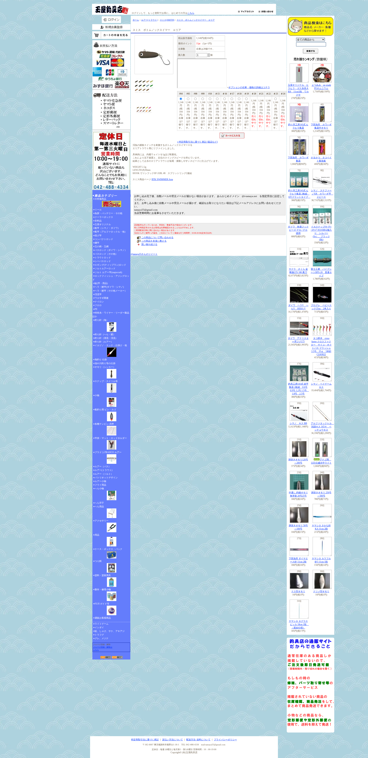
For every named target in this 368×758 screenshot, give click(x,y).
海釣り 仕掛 (101, 359)
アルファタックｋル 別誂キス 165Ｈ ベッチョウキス (322, 426)
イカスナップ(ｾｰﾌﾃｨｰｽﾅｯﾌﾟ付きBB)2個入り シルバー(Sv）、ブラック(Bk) (321, 233)
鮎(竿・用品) (101, 283)
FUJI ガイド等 (102, 603)
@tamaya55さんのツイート (144, 254)
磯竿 (97, 242)
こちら (190, 13)
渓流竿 (98, 294)
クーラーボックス (104, 217)
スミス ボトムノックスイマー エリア (196, 20)
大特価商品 (100, 199)
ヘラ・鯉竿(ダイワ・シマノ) (109, 287)
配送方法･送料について (198, 739)
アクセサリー (101, 520)
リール (98, 209)
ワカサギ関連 (101, 298)
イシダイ (99, 627)
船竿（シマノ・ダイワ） (107, 228)
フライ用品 (100, 485)
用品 (97, 535)
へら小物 (99, 488)
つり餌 (98, 561)
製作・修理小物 (103, 589)
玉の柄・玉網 (101, 246)
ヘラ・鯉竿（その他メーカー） (111, 290)
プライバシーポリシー (225, 739)
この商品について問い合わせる (157, 237)
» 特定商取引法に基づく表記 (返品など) (197, 141)
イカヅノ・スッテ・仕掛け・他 (111, 345)
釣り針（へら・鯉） (105, 334)
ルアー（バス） (103, 466)
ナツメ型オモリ (321, 591)
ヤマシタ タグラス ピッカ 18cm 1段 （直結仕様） (299, 624)
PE (96, 309)
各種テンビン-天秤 (104, 424)
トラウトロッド (103, 257)
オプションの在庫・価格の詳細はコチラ (249, 87)
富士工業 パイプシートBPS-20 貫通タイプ (321, 272)
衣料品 (98, 220)
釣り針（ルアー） (104, 341)
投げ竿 (98, 235)
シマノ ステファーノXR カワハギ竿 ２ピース (322, 193)
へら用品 (99, 506)
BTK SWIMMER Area (162, 179)
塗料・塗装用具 (103, 575)
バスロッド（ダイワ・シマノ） (111, 250)
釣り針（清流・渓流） (106, 338)
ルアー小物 (100, 481)
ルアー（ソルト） (104, 474)
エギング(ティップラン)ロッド (110, 265)
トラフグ (99, 634)
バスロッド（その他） (106, 254)
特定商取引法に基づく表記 (145, 739)
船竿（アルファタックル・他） (111, 231)
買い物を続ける (149, 244)
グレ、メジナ (101, 638)
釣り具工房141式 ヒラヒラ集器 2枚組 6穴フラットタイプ (299, 193)
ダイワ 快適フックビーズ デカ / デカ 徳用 (298, 230)
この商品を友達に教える (154, 241)
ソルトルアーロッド (105, 268)
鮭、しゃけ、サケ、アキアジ (110, 631)
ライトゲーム (101, 623)
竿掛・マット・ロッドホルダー (111, 438)
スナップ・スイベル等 (106, 381)
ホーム (136, 20)
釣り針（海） (101, 320)
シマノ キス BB (298, 423)
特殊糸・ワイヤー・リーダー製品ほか (110, 314)
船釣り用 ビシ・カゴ (105, 409)
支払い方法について (172, 739)
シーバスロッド (103, 261)
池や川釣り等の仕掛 (105, 363)
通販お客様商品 (103, 618)
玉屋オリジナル (103, 224)
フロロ (98, 305)
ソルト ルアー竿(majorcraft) (108, 272)
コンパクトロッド (104, 239)
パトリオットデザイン (106, 477)
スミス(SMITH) (167, 20)
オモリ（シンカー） (105, 367)
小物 (97, 395)
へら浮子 (99, 503)
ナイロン (99, 301)
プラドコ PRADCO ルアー (108, 452)
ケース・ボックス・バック (108, 549)
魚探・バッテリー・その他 (108, 213)
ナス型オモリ (298, 591)
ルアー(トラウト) (103, 470)
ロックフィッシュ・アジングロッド (110, 278)
